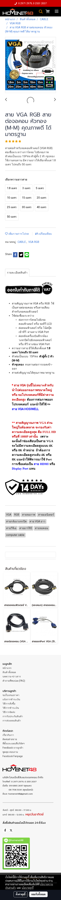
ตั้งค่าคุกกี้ (20, 894)
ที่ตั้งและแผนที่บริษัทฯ (14, 743)
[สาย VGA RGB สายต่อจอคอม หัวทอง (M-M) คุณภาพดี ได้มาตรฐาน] (30, 65)
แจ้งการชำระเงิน (11, 699)
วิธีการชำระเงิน (11, 708)
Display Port (20, 468)
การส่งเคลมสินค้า (12, 720)
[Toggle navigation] (56, 11)
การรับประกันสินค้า (13, 716)
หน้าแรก (7, 668)
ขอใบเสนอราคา (11, 695)
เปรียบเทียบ (45, 233)
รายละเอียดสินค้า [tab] (17, 272)
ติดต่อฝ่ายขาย (10, 739)
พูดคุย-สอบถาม (10, 752)
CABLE (22, 242)
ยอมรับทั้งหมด (38, 894)
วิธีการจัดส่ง (9, 712)
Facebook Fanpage (13, 756)
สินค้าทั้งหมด (9, 672)
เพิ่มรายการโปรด (18, 233)
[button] (39, 11)
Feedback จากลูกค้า (13, 747)
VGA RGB (33, 242)
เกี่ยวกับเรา (8, 735)
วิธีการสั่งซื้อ (9, 703)
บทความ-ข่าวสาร (12, 676)
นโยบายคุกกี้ (28, 887)
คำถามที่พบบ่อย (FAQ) (14, 680)
